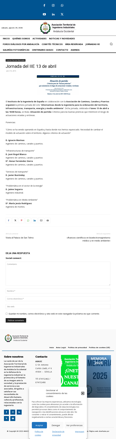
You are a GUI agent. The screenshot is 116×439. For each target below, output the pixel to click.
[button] (82, 393)
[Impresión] (47, 220)
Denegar (56, 425)
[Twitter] (62, 14)
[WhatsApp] (62, 5)
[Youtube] (44, 14)
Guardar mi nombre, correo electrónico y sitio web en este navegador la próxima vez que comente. (54, 313)
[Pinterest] (21, 220)
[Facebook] (44, 5)
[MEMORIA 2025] (99, 376)
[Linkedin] (34, 220)
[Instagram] (53, 5)
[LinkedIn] (53, 14)
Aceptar (39, 425)
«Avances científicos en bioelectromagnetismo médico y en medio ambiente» (88, 239)
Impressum (79, 431)
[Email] (41, 220)
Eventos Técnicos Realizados (16, 60)
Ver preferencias (74, 425)
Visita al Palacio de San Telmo (20, 237)
